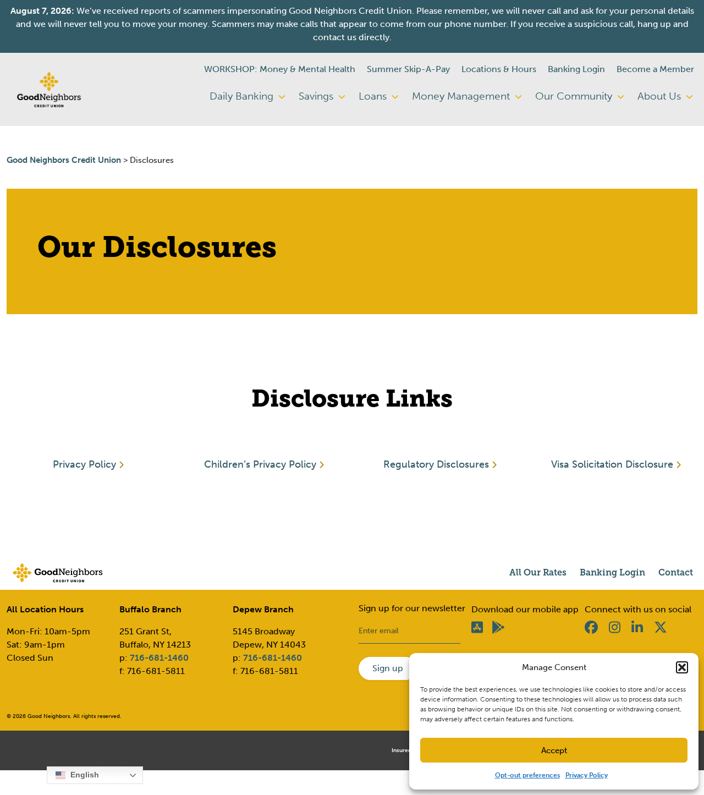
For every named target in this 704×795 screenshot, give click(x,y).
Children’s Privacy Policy (260, 464)
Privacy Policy (586, 775)
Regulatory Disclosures (436, 464)
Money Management (462, 96)
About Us (660, 96)
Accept (554, 750)
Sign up (387, 668)
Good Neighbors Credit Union (64, 160)
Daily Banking (243, 96)
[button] (682, 667)
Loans (374, 96)
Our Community (575, 96)
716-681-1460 (159, 658)
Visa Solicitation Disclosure (612, 464)
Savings (317, 96)
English (83, 774)
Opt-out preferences (527, 775)
